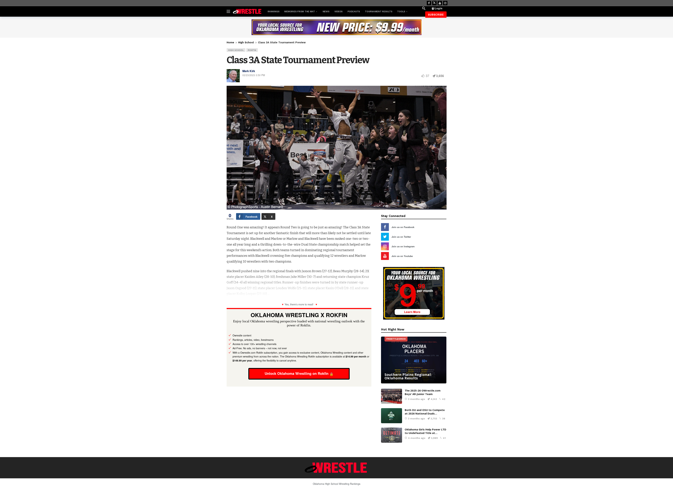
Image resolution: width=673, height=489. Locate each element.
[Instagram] (445, 3)
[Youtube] (440, 3)
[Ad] (336, 27)
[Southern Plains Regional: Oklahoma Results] (413, 360)
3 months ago (416, 399)
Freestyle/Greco (396, 339)
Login (439, 8)
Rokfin (252, 50)
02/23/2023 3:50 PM (253, 75)
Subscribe (436, 14)
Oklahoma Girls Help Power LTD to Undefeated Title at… (425, 431)
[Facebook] (429, 3)
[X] (434, 3)
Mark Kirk (248, 71)
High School (236, 50)
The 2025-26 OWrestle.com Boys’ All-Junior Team (422, 392)
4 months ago (416, 438)
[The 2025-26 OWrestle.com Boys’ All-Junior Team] (391, 396)
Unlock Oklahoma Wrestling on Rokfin (296, 373)
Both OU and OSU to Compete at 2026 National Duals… (425, 411)
